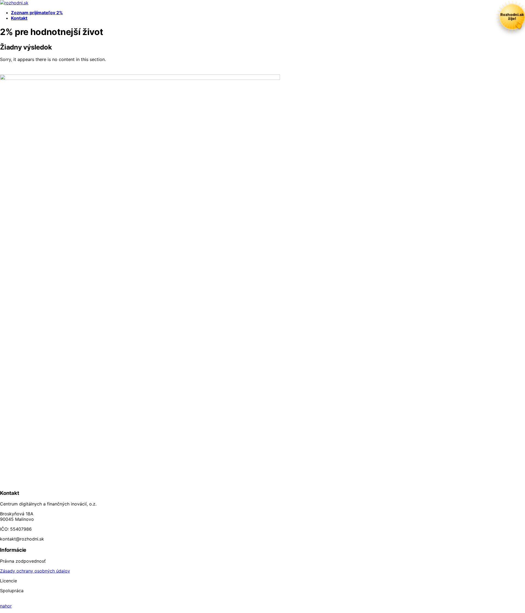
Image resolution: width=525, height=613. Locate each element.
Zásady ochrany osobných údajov (35, 571)
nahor (6, 606)
